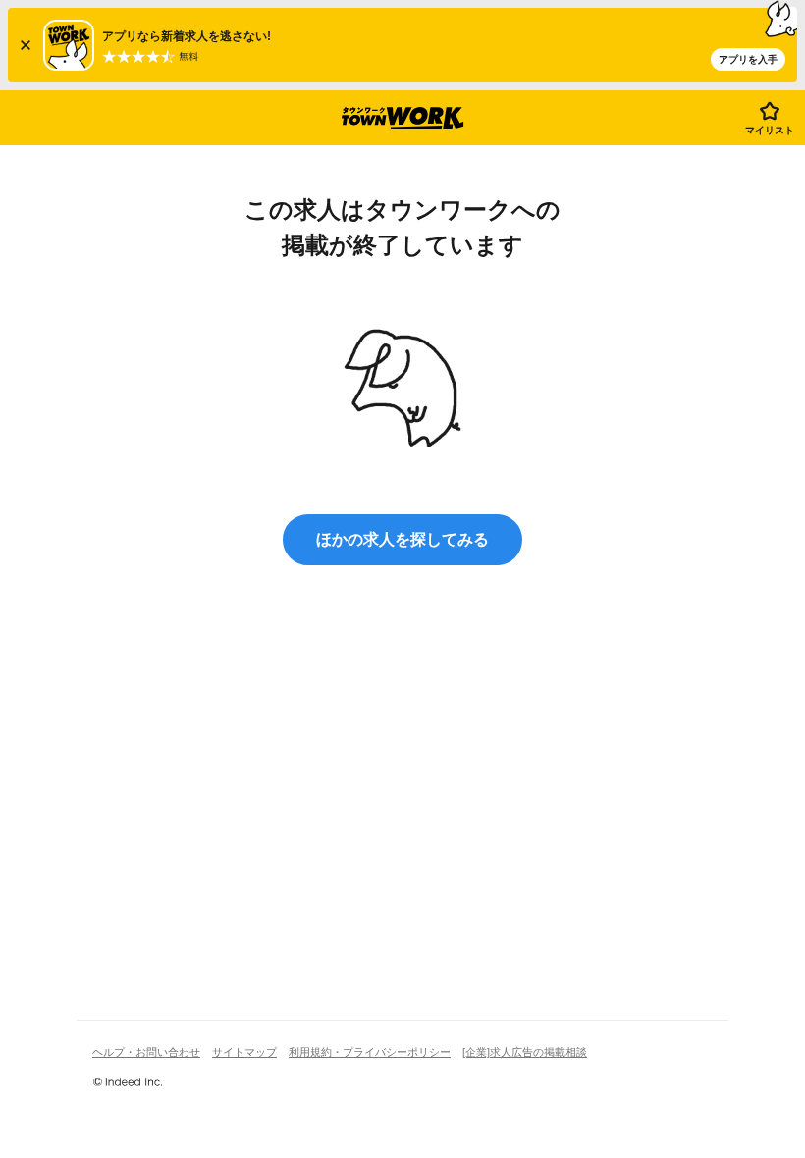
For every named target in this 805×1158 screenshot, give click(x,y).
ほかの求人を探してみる (402, 539)
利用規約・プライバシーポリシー (370, 1052)
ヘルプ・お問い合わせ (146, 1052)
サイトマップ (244, 1052)
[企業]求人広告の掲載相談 (524, 1052)
